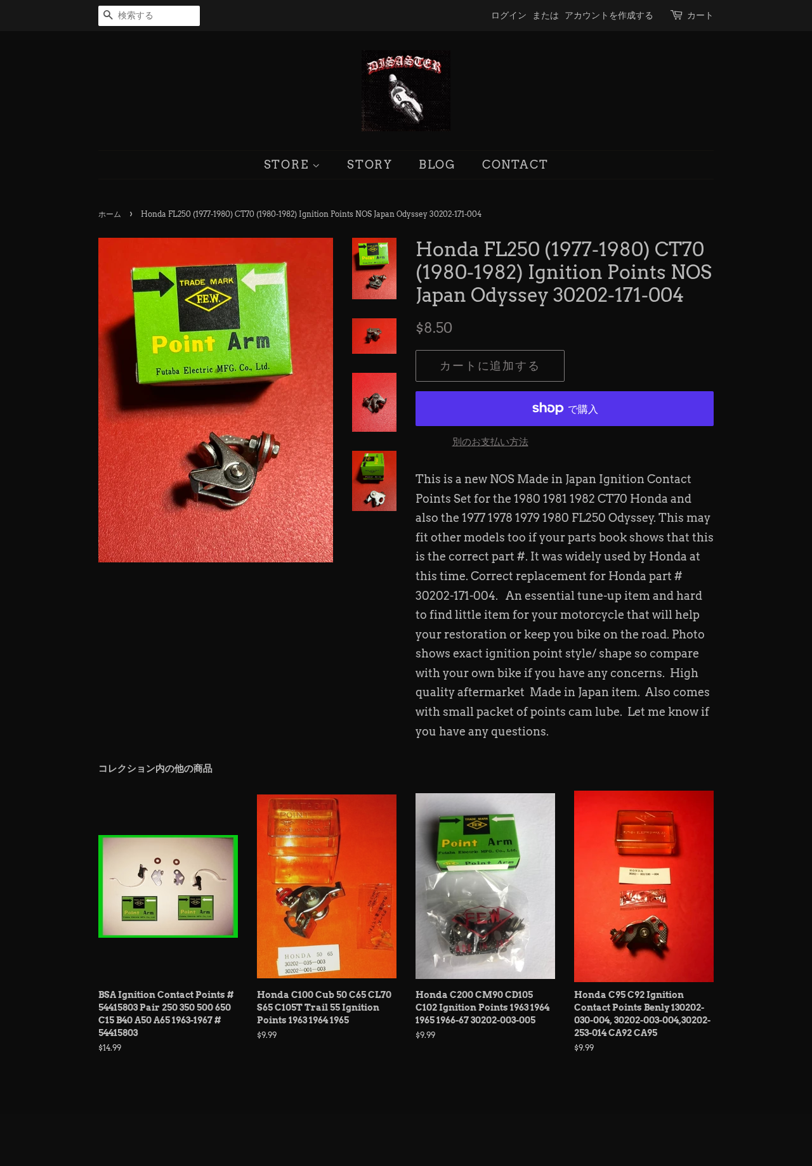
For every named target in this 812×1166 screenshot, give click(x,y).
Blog (437, 164)
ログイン (509, 15)
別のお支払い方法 (490, 442)
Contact (515, 164)
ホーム (109, 214)
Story (370, 164)
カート (700, 15)
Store (288, 164)
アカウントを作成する (609, 15)
